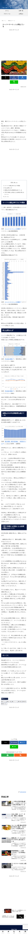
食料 (25, 701)
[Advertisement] (14, 45)
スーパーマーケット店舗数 (12, 229)
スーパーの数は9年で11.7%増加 (12, 185)
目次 (12, 182)
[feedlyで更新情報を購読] (7, 755)
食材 (20, 701)
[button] (25, 481)
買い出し (5, 703)
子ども (4, 701)
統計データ (5, 698)
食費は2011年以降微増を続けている (13, 190)
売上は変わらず (8, 188)
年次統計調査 (8, 359)
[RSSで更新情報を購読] (20, 755)
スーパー (15, 701)
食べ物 (9, 701)
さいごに (6, 196)
